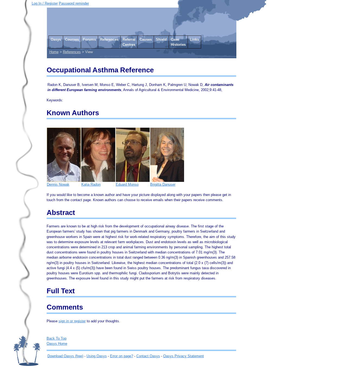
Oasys (56, 39)
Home (54, 52)
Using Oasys (96, 356)
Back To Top (56, 338)
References (109, 39)
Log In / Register (45, 3)
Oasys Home (57, 344)
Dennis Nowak (58, 184)
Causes (146, 39)
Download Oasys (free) (65, 356)
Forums (89, 39)
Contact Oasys (148, 356)
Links (194, 39)
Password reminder (74, 3)
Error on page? (121, 356)
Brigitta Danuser (162, 184)
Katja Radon (91, 184)
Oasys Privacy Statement (183, 356)
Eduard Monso (127, 184)
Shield (161, 39)
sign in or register (72, 321)
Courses (72, 39)
